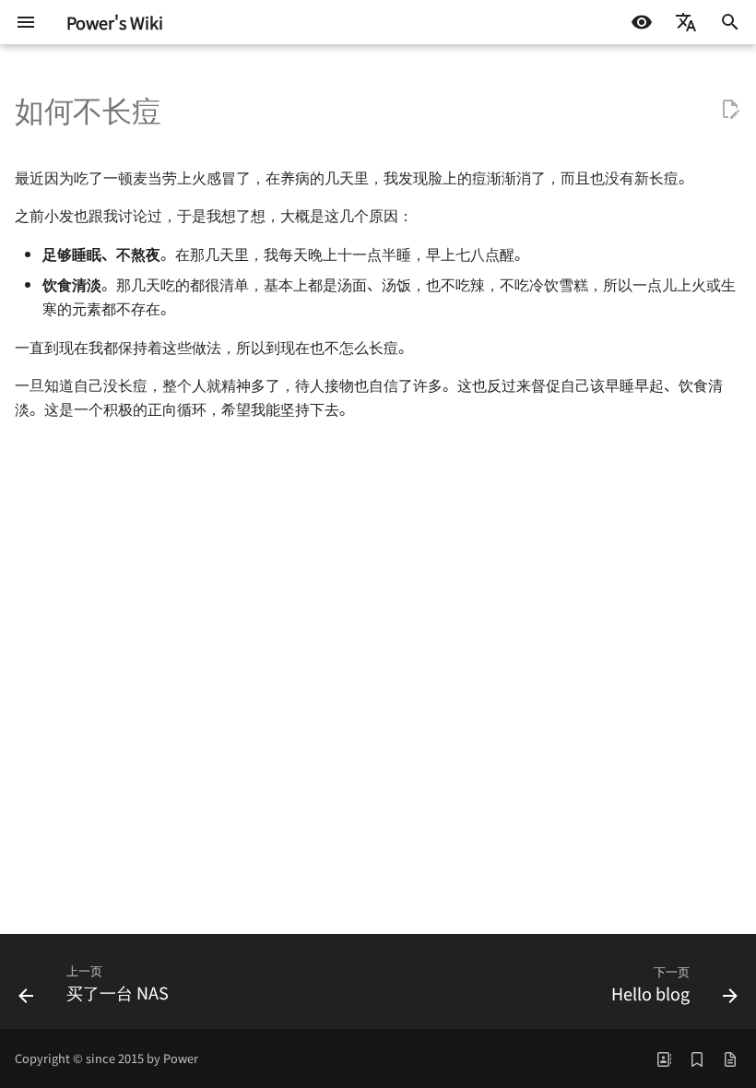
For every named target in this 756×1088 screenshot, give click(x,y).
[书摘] (697, 1058)
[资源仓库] (730, 1058)
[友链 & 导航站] (664, 1058)
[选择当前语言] (685, 22)
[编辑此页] (730, 110)
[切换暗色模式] (641, 22)
